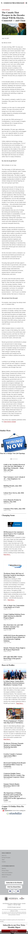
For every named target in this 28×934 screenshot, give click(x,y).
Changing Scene (8, 515)
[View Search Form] (1, 3)
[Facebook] (10, 891)
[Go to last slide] (2, 445)
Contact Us (4, 876)
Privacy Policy (5, 870)
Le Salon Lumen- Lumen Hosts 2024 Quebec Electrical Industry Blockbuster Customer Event (14, 683)
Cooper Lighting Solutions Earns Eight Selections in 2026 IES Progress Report (14, 616)
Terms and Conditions (7, 872)
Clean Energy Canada (10, 421)
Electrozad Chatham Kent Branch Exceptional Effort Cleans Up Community (15, 764)
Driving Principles (6, 857)
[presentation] (14, 442)
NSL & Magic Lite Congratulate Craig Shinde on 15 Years (14, 606)
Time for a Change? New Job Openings (12, 453)
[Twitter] (14, 891)
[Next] (25, 445)
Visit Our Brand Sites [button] (14, 887)
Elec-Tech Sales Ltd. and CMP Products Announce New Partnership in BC (13, 626)
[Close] (27, 925)
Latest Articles (6, 9)
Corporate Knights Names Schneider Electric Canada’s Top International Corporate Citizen (14, 775)
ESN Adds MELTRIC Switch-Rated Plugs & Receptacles (13, 657)
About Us (4, 855)
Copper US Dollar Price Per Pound (13, 807)
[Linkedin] (17, 891)
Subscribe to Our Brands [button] (14, 882)
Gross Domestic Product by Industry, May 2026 (12, 501)
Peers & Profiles (8, 665)
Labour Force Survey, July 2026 (14, 493)
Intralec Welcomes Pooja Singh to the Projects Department (14, 649)
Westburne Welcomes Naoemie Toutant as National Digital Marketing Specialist (13, 745)
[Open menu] (26, 3)
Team (3, 859)
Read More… (7, 554)
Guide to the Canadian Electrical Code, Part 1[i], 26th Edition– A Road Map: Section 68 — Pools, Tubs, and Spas (14, 467)
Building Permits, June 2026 (13, 486)
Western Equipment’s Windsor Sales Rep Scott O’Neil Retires (14, 722)
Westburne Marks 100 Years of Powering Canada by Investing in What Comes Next (14, 575)
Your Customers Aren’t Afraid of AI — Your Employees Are (14, 478)
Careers (4, 861)
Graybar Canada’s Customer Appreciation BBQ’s (13, 755)
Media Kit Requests (6, 874)
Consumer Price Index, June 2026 (14, 509)
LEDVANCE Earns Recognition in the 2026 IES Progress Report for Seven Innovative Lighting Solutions (14, 638)
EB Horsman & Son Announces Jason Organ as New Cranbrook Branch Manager (14, 533)
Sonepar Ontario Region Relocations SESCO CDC (12, 785)
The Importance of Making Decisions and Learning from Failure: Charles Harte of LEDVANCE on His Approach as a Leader (15, 796)
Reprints (4, 868)
